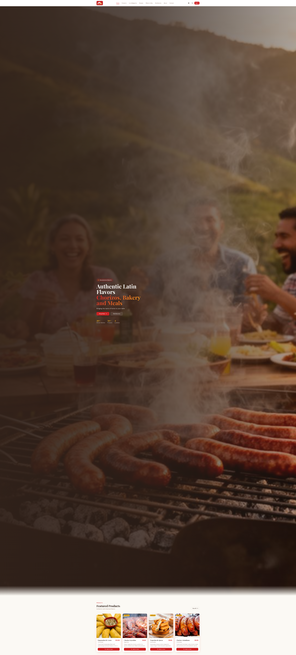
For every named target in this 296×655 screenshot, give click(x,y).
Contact (172, 3)
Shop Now (102, 314)
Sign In (197, 3)
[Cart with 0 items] (192, 3)
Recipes (141, 3)
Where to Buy (149, 3)
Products (124, 3)
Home (117, 3)
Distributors (158, 3)
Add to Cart (110, 649)
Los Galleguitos (133, 3)
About (165, 3)
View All (194, 608)
